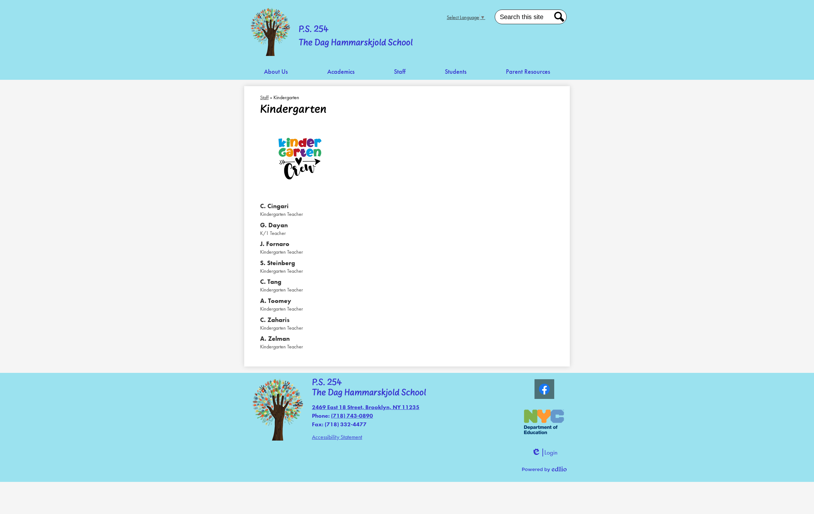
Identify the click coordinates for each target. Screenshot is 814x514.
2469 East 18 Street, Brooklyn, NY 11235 (365, 407)
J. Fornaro (274, 244)
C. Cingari (274, 206)
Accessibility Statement (337, 437)
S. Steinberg (277, 263)
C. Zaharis (275, 320)
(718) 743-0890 (352, 415)
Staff (264, 97)
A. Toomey (275, 301)
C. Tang (270, 282)
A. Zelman (275, 338)
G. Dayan (274, 225)
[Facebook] (544, 389)
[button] (276, 72)
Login (544, 452)
